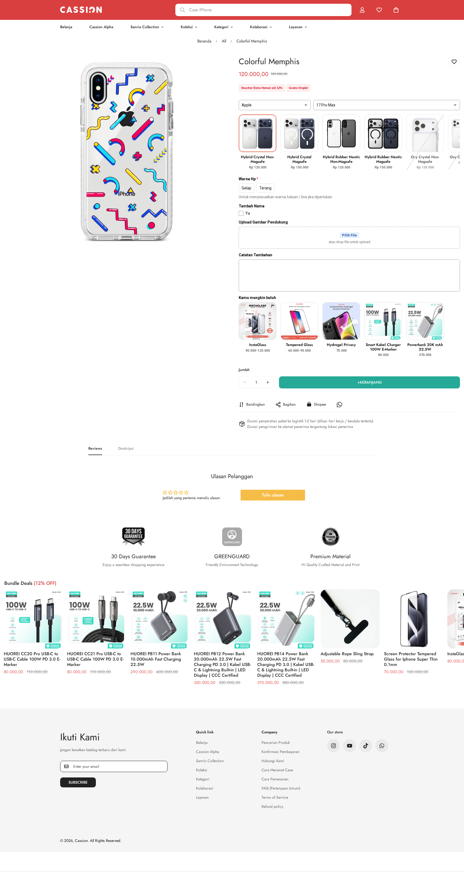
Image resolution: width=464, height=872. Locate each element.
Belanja (66, 27)
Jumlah (244, 369)
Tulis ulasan (273, 495)
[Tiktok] (365, 745)
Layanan (296, 27)
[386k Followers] (333, 745)
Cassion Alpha (101, 27)
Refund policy (272, 806)
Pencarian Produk (276, 742)
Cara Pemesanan (275, 779)
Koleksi (187, 27)
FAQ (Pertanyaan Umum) (281, 788)
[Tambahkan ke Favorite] (454, 62)
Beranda (204, 41)
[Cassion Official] (81, 10)
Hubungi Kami (273, 760)
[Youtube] (349, 745)
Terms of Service (275, 797)
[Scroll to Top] (453, 843)
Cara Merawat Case (277, 770)
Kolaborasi (258, 27)
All (224, 41)
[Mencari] (263, 10)
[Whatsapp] (381, 745)
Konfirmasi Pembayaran (280, 751)
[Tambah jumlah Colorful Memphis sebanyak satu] (267, 382)
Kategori (221, 27)
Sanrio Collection (144, 27)
